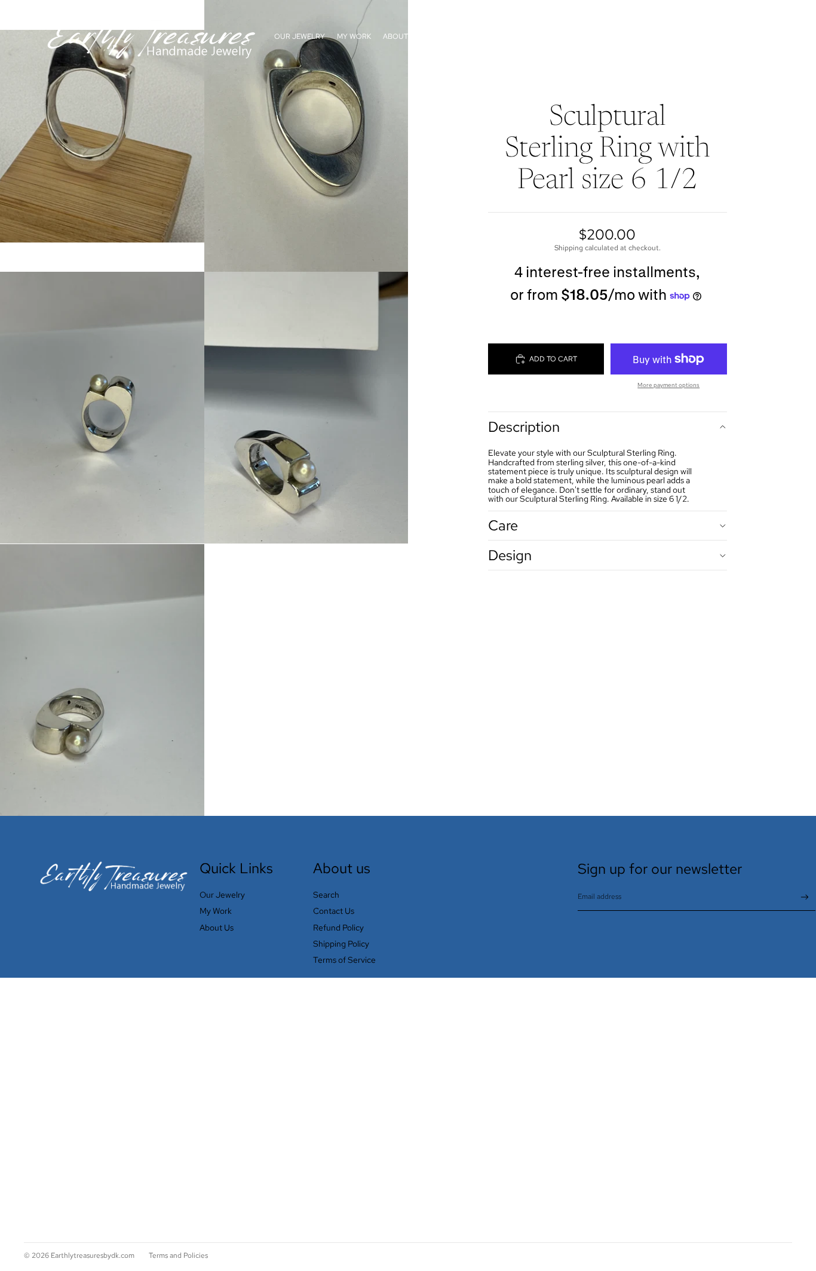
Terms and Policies (178, 1255)
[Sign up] (804, 897)
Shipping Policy (341, 943)
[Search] (727, 36)
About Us (217, 927)
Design (510, 555)
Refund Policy (338, 927)
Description (524, 426)
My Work (216, 910)
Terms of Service (344, 959)
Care (503, 525)
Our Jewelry (222, 894)
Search (326, 894)
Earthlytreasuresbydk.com (92, 1255)
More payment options (668, 385)
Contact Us (333, 910)
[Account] (753, 36)
